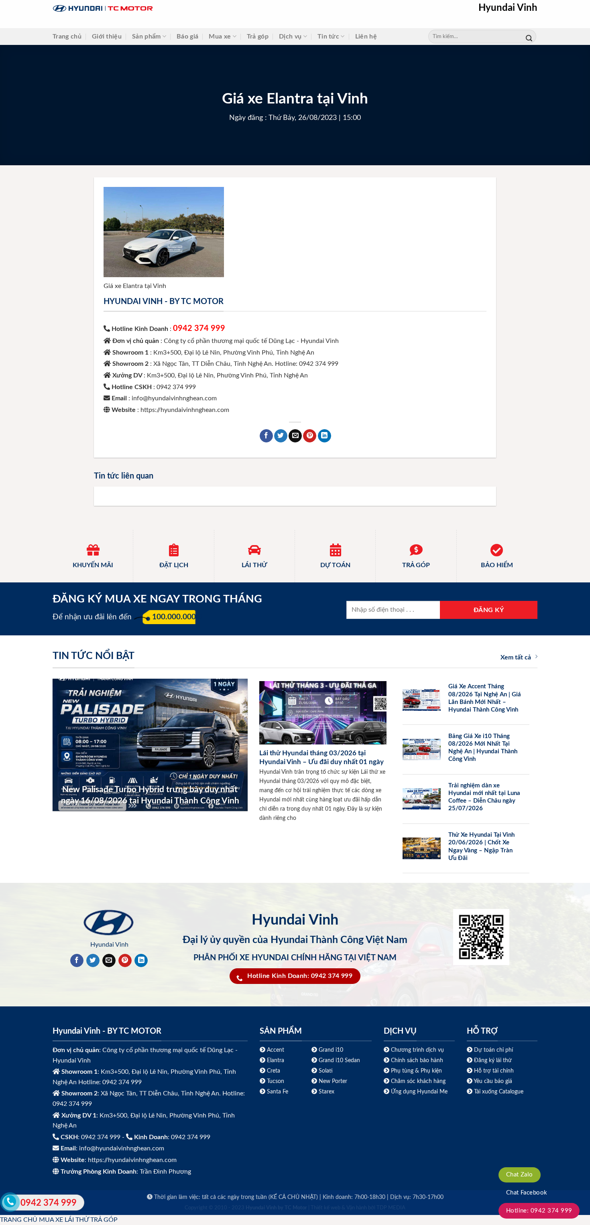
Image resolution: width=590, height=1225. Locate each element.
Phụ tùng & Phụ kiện (416, 1071)
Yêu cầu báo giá (493, 1081)
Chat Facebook (526, 1193)
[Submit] (529, 36)
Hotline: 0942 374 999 (539, 1211)
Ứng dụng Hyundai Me (418, 1092)
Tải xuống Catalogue (498, 1092)
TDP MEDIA (390, 1208)
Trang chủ (67, 36)
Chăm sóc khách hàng (418, 1081)
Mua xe (220, 36)
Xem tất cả (515, 657)
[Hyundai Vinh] (153, 8)
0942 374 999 (199, 329)
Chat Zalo (519, 1175)
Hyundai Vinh (507, 8)
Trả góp (258, 36)
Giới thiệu (107, 36)
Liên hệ (366, 36)
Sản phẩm (146, 36)
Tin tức (328, 36)
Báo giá (187, 36)
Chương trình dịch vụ (417, 1050)
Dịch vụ (290, 36)
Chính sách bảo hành (416, 1060)
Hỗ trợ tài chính (494, 1071)
